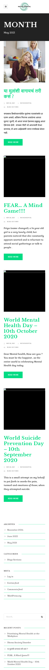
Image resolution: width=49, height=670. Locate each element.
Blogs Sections (12, 107)
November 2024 (15, 530)
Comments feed (15, 589)
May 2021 (12, 542)
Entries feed (13, 583)
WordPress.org (14, 595)
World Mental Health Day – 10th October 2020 (22, 328)
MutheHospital (26, 103)
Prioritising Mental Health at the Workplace (23, 634)
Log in (10, 576)
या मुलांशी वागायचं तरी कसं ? (22, 93)
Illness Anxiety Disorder (19, 642)
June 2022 (12, 536)
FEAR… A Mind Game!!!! (23, 208)
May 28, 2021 (10, 103)
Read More (13, 142)
